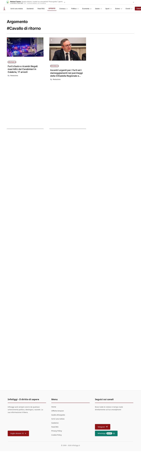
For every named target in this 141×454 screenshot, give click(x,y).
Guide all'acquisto (58, 415)
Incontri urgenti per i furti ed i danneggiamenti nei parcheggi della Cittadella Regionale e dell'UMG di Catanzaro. (66, 73)
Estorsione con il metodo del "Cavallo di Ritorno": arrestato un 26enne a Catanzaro (22, 150)
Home (53, 407)
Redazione (14, 75)
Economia (85, 8)
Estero (117, 8)
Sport (107, 8)
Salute (97, 8)
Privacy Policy (56, 431)
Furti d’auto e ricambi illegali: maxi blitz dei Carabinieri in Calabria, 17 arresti (23, 69)
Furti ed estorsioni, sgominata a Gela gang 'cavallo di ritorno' (22, 182)
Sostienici (30, 8)
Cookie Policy (56, 435)
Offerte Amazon (57, 411)
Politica (73, 8)
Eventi (128, 8)
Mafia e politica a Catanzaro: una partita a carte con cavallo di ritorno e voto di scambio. (73, 305)
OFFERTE (51, 8)
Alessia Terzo (56, 213)
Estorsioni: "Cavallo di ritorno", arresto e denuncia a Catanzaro (69, 255)
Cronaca (62, 8)
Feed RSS (41, 8)
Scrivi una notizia (16, 8)
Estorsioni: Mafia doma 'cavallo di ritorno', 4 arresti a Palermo (71, 232)
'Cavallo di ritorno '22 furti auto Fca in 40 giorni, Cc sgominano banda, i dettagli (21, 166)
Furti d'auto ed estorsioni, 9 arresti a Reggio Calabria (71, 279)
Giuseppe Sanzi (56, 284)
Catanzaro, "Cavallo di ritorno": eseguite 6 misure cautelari (70, 208)
